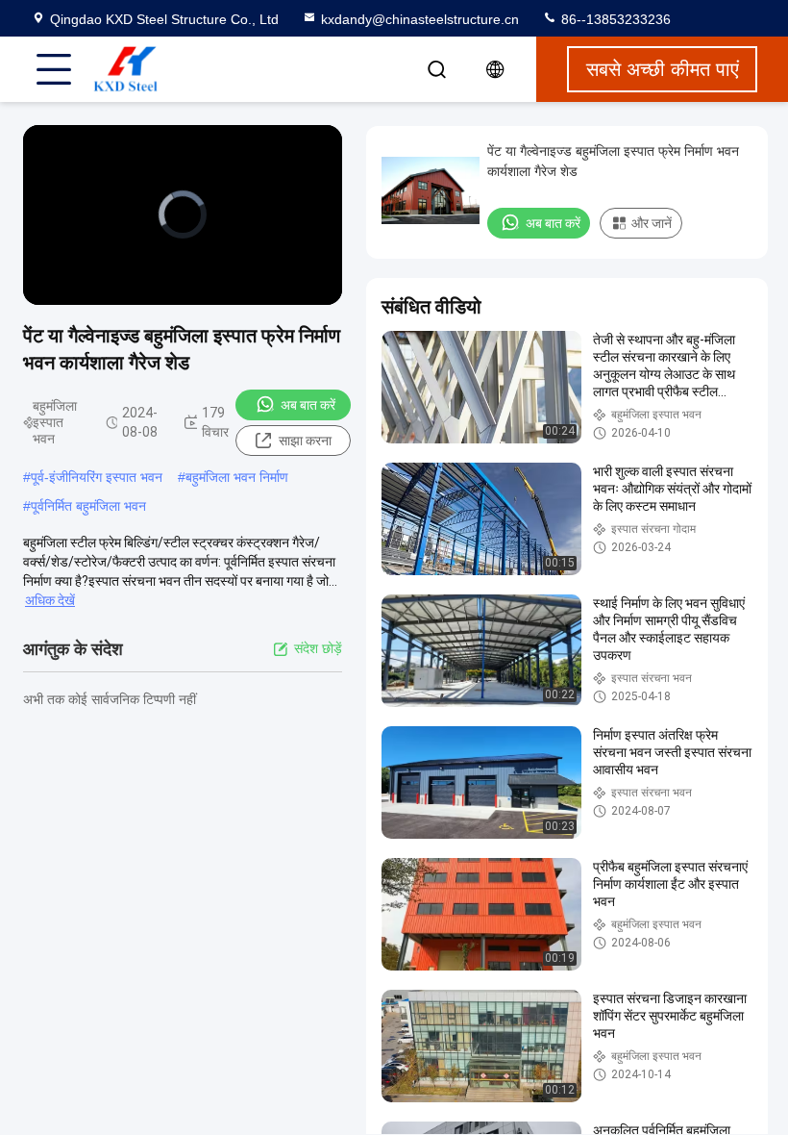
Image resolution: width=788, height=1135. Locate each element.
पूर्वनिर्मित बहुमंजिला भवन (88, 506)
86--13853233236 (614, 19)
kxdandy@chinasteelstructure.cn (420, 19)
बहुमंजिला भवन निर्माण (236, 477)
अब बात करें (308, 405)
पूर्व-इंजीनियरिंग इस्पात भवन (96, 477)
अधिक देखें (50, 600)
